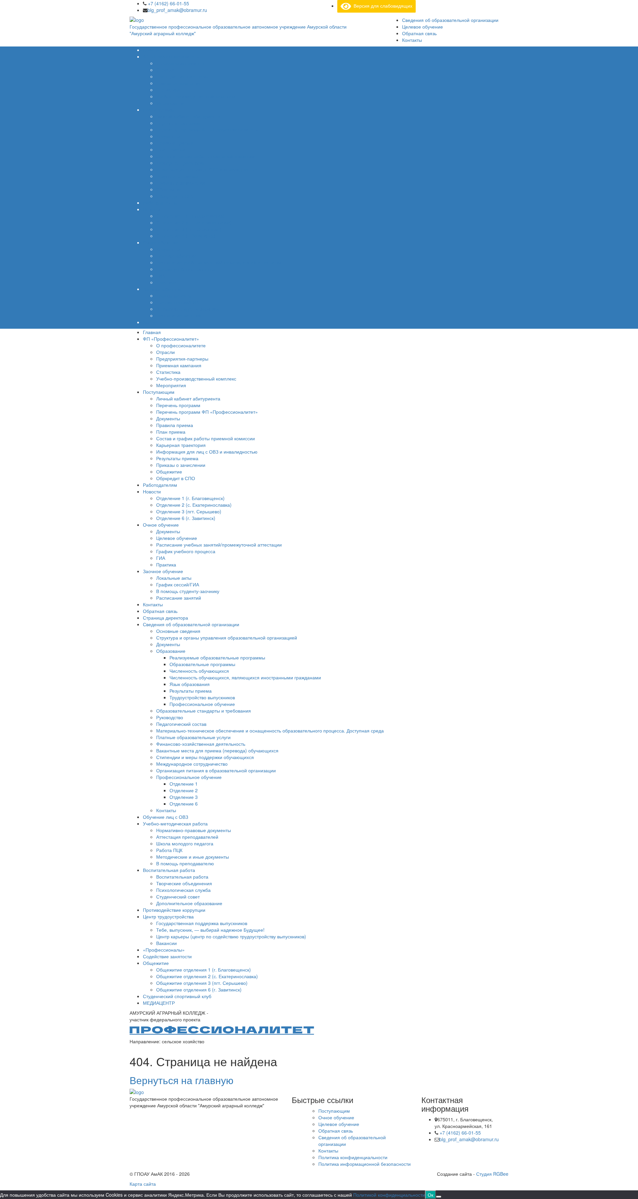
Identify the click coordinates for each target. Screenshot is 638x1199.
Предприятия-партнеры (182, 76)
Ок (430, 1194)
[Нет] (438, 1197)
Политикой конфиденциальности (389, 1194)
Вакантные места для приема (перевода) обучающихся (217, 750)
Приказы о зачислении (180, 182)
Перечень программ (178, 123)
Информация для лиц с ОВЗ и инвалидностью (207, 169)
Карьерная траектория (181, 162)
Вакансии (166, 943)
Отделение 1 (183, 783)
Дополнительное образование (189, 903)
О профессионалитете (181, 63)
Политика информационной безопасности (364, 1163)
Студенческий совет (178, 896)
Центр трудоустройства (168, 916)
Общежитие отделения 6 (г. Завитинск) (199, 989)
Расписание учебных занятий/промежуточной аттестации (219, 262)
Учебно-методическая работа (175, 823)
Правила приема (174, 142)
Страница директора (165, 617)
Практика (166, 282)
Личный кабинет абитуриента (188, 116)
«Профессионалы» (164, 949)
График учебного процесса (185, 269)
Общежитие (169, 189)
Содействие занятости (167, 956)
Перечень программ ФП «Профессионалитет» (207, 129)
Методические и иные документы (192, 856)
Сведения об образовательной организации (450, 20)
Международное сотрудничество (192, 763)
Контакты (412, 40)
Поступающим (158, 109)
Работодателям (160, 202)
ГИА (160, 275)
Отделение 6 (183, 803)
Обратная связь (419, 33)
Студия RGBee (492, 1173)
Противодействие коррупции (174, 909)
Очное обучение (161, 242)
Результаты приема (177, 176)
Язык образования (189, 684)
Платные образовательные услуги (193, 737)
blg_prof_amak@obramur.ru (177, 10)
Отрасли (165, 69)
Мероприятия (171, 103)
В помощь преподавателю (185, 863)
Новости (152, 209)
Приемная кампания (178, 83)
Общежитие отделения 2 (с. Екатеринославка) (207, 976)
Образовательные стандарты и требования (203, 710)
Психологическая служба (183, 890)
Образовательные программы (202, 664)
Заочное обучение (163, 289)
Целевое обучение (422, 26)
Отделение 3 (183, 797)
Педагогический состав (181, 724)
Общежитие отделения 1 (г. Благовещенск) (203, 969)
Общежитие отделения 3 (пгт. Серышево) (202, 983)
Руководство (169, 717)
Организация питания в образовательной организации (216, 770)
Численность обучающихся (199, 670)
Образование (170, 650)
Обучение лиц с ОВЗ (165, 817)
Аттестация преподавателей (187, 836)
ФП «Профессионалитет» (171, 56)
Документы (168, 136)
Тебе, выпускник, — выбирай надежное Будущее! (210, 929)
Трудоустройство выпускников (202, 697)
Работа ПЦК (169, 850)
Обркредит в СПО (175, 196)
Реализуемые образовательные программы (217, 657)
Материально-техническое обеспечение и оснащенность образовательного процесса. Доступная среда (270, 730)
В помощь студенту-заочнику (187, 308)
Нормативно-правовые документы (193, 830)
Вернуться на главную (182, 1080)
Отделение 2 (183, 790)
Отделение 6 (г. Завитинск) (185, 235)
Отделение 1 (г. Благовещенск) (190, 216)
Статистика (168, 89)
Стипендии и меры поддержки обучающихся (205, 757)
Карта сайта (143, 1183)
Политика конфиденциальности (352, 1157)
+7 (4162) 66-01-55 (168, 3)
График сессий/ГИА (177, 302)
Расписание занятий (178, 315)
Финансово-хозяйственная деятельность (200, 743)
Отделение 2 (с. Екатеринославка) (194, 222)
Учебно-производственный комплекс (196, 96)
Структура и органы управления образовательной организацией (226, 637)
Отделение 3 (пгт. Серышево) (188, 229)
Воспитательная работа (169, 870)
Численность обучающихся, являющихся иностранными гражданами (245, 677)
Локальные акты (173, 295)
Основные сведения (178, 631)
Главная (152, 49)
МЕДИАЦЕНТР (159, 1002)
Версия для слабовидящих (381, 5)
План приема (170, 149)
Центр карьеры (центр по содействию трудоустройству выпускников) (231, 936)
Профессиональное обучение (202, 704)
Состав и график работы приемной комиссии (205, 156)
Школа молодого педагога (184, 843)
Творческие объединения (184, 883)
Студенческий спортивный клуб (177, 996)
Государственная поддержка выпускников (201, 923)
